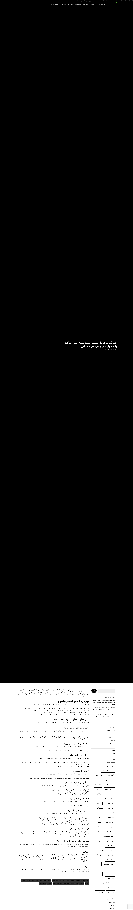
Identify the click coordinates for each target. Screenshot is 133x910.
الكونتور (112, 794)
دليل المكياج (110, 831)
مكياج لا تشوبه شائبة (108, 864)
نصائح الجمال (66, 883)
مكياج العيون (110, 859)
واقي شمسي (43, 883)
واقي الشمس (51, 778)
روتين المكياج (110, 841)
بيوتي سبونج (112, 902)
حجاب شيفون (111, 905)
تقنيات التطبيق (110, 817)
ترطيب (49, 880)
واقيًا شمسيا (77, 737)
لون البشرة (81, 883)
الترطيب (78, 880)
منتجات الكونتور (110, 873)
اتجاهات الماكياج (98, 775)
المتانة (112, 798)
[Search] (94, 691)
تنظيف (41, 880)
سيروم (86, 883)
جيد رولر (113, 740)
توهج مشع (111, 827)
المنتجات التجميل (47, 834)
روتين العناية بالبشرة (67, 824)
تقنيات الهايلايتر (110, 822)
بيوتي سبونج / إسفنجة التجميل (107, 737)
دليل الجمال (101, 827)
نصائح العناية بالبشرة (57, 883)
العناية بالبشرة (98, 349)
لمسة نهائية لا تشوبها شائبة (107, 850)
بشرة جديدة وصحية (54, 758)
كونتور (113, 747)
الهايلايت (99, 803)
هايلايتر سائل (100, 892)
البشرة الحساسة (84, 880)
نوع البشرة (49, 883)
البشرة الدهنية (97, 784)
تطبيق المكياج (101, 812)
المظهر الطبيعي (110, 803)
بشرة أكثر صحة (66, 836)
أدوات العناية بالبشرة (108, 770)
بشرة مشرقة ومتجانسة (58, 694)
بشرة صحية (61, 880)
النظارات (67, 880)
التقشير (84, 758)
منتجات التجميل (40, 855)
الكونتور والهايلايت (100, 794)
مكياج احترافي (99, 855)
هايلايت (113, 753)
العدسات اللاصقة (111, 730)
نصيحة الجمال (98, 887)
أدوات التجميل (110, 766)
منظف (99, 873)
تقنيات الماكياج (97, 817)
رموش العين (112, 743)
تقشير (45, 880)
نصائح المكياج (110, 887)
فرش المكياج (110, 845)
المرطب (73, 880)
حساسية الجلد (64, 871)
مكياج (113, 750)
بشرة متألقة (55, 880)
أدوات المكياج (110, 775)
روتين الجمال (35, 880)
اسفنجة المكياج (110, 784)
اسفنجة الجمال (110, 780)
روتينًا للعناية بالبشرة (68, 855)
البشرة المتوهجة (109, 789)
